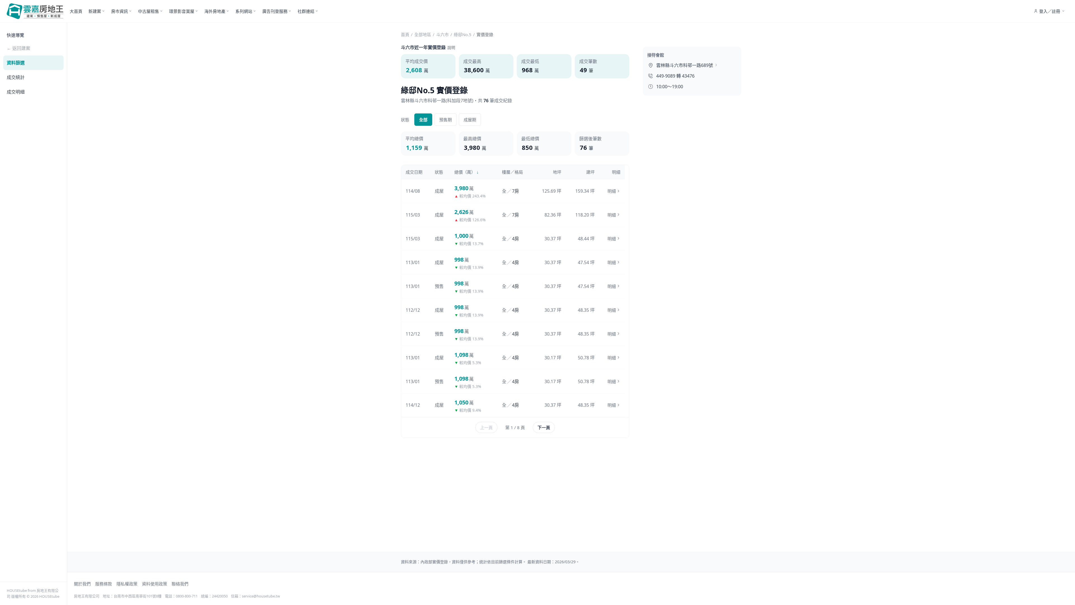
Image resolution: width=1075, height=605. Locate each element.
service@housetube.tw (261, 596)
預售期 (445, 119)
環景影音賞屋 (181, 11)
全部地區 (422, 34)
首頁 (405, 34)
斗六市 (442, 34)
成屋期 (470, 119)
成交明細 (16, 92)
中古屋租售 (148, 11)
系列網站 (243, 11)
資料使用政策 (154, 584)
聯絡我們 (180, 584)
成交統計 (16, 77)
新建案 (94, 11)
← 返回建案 (18, 48)
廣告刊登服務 (275, 11)
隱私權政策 (126, 584)
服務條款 (103, 584)
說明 (451, 47)
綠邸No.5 (462, 34)
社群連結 (306, 11)
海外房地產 (214, 11)
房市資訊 (119, 11)
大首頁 (76, 11)
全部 (423, 119)
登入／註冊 (1049, 11)
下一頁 (544, 427)
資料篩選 (16, 63)
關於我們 (82, 584)
